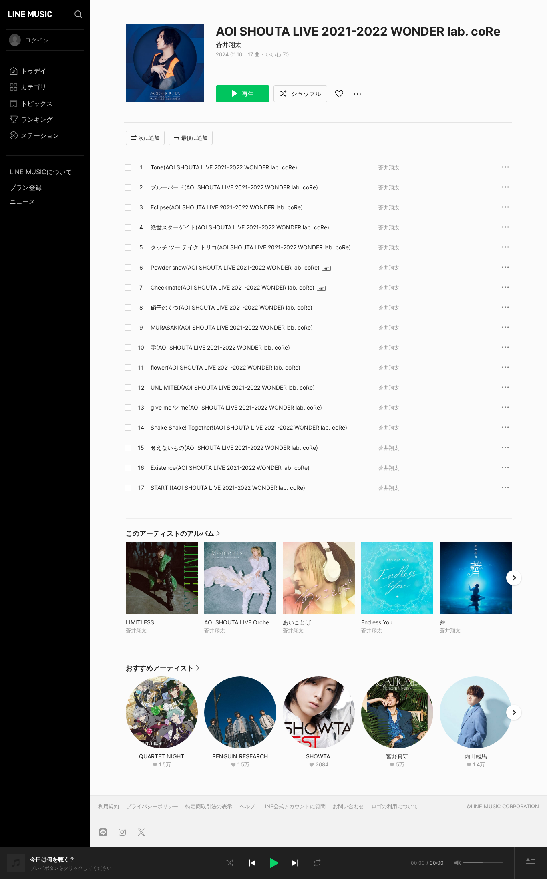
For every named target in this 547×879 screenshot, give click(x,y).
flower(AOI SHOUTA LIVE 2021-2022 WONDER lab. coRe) (225, 367)
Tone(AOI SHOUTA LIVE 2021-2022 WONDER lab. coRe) (224, 167)
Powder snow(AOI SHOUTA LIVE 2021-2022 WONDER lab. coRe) (235, 267)
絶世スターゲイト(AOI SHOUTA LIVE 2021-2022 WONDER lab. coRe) (240, 227)
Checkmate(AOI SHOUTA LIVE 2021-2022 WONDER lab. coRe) (232, 287)
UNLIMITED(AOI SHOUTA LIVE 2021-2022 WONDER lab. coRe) (233, 387)
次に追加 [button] (149, 138)
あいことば (313, 622)
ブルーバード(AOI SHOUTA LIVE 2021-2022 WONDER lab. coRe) (234, 187)
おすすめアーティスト (162, 670)
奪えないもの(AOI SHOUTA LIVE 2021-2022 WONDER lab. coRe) (234, 447)
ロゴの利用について (394, 806)
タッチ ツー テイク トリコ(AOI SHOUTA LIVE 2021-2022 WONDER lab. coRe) (251, 247)
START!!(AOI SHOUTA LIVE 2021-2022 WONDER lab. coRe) (228, 487)
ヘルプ (247, 806)
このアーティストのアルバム (173, 535)
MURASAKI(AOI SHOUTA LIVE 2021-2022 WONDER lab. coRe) (232, 327)
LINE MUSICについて (41, 172)
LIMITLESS (156, 622)
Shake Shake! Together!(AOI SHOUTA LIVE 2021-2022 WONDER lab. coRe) (249, 427)
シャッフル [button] (305, 93)
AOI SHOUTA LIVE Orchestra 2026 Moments (240, 622)
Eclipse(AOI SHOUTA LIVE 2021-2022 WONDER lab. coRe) (227, 207)
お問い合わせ (348, 806)
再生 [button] (247, 93)
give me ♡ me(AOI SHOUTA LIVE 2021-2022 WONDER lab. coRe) (236, 407)
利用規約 (108, 806)
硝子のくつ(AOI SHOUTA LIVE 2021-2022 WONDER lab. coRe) (231, 307)
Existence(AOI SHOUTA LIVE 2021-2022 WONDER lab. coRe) (230, 467)
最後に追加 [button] (194, 138)
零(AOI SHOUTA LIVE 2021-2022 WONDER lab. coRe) (220, 347)
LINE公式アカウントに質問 (294, 806)
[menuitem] (45, 70)
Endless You (393, 622)
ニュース (22, 201)
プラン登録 (26, 187)
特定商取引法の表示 (208, 806)
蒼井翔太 (228, 44)
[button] (273, 863)
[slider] (473, 862)
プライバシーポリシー (152, 806)
